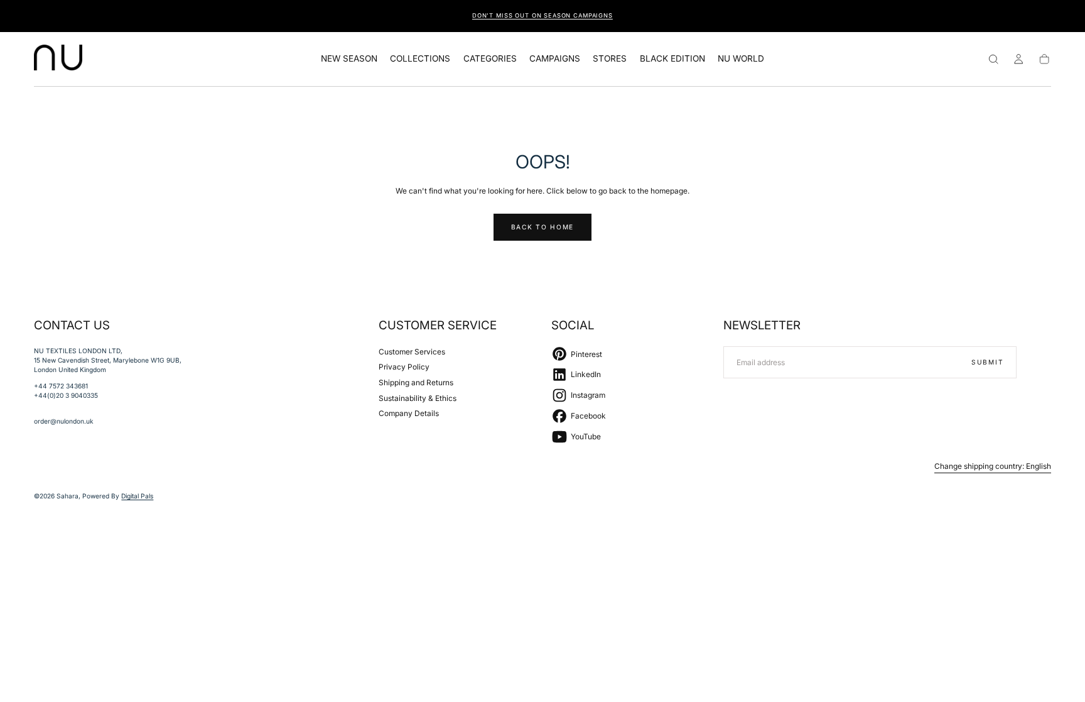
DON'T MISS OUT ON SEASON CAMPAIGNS (542, 15)
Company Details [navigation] (409, 413)
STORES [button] (610, 58)
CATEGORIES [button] (490, 58)
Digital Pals (137, 496)
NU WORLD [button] (741, 58)
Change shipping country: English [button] (992, 466)
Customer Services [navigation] (412, 351)
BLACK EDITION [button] (672, 58)
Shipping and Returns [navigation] (416, 382)
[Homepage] (58, 59)
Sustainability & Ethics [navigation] (417, 397)
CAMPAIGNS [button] (554, 58)
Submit (987, 361)
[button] (993, 59)
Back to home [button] (542, 227)
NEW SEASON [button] (349, 58)
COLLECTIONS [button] (420, 58)
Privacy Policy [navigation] (404, 366)
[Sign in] (1018, 59)
